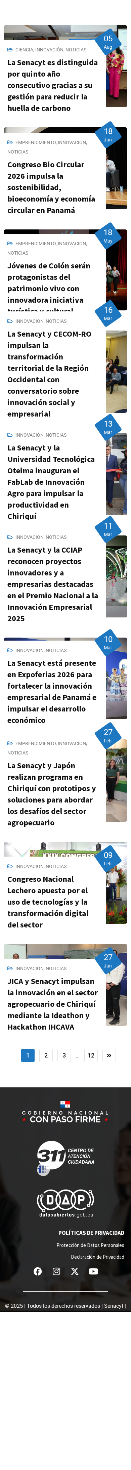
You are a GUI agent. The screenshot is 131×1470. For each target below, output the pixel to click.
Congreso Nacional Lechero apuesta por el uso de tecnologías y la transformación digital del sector (47, 902)
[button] (126, 6)
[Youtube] (93, 1271)
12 (91, 1055)
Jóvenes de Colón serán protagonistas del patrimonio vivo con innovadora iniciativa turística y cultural (48, 288)
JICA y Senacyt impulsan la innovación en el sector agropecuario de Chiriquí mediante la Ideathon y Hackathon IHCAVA (52, 1004)
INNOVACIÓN (49, 49)
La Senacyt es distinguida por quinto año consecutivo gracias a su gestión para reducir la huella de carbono (52, 85)
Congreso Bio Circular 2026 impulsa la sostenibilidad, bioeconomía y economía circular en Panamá (51, 187)
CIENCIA (24, 49)
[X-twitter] (75, 1271)
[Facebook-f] (38, 1271)
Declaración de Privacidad (97, 1257)
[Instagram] (56, 1271)
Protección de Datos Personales (90, 1245)
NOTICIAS (76, 49)
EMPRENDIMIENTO (35, 142)
